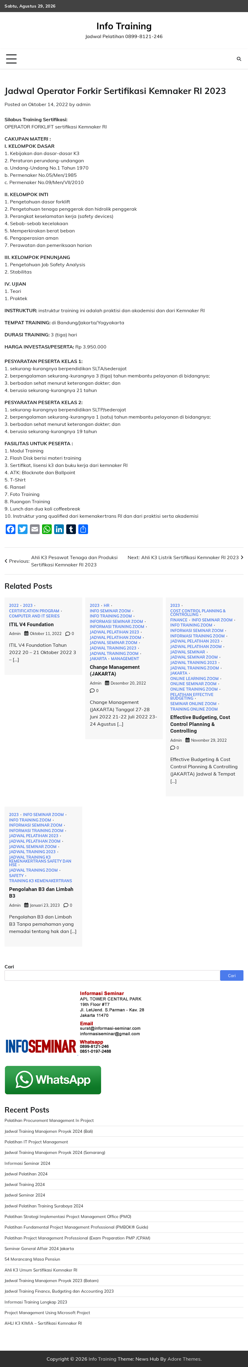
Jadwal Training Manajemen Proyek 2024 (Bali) (49, 1131)
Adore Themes (184, 1359)
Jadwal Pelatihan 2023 (114, 632)
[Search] (238, 58)
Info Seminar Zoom (110, 611)
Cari (9, 967)
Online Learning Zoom (194, 679)
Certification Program (34, 611)
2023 (28, 605)
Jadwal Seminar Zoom (113, 643)
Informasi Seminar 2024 (27, 1163)
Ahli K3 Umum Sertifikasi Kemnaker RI (41, 1269)
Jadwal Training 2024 (25, 1184)
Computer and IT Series (34, 616)
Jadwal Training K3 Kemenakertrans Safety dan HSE (40, 861)
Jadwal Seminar (187, 652)
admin (83, 104)
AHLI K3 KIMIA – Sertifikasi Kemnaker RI (43, 1323)
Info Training (124, 26)
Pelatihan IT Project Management (36, 1141)
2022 (14, 605)
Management (125, 659)
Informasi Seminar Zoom (116, 622)
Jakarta (98, 659)
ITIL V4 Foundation (31, 624)
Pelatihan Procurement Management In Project (49, 1120)
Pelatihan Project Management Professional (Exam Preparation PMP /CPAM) (77, 1237)
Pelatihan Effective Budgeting (192, 696)
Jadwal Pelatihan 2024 (26, 1173)
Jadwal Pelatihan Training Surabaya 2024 (44, 1205)
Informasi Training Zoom (117, 627)
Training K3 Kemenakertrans (40, 881)
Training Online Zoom (194, 709)
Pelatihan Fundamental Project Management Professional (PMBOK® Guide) (76, 1226)
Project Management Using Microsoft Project (47, 1312)
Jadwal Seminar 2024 (25, 1194)
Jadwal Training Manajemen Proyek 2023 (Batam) (52, 1280)
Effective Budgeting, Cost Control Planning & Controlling (200, 724)
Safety (16, 876)
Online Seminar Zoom (193, 684)
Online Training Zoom (194, 689)
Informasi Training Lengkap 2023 (36, 1301)
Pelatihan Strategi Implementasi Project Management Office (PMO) (68, 1216)
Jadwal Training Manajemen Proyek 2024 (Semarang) (55, 1152)
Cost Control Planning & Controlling (198, 613)
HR (106, 605)
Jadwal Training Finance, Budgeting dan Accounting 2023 (59, 1291)
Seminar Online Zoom (193, 704)
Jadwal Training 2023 (113, 648)
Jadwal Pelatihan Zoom (115, 638)
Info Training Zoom (111, 616)
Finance (179, 620)
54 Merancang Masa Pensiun (32, 1259)
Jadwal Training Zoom (114, 654)
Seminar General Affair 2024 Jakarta (39, 1248)
